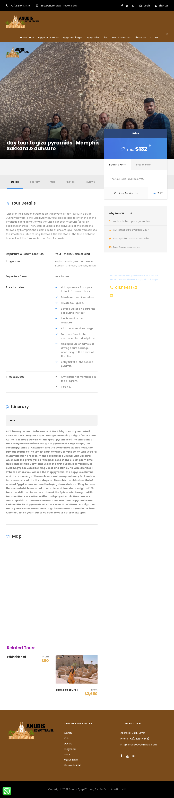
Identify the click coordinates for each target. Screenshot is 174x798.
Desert (68, 743)
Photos (70, 182)
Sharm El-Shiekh (73, 765)
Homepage (27, 37)
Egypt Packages (73, 37)
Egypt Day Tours (48, 37)
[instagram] (133, 5)
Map (52, 182)
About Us (140, 37)
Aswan (68, 733)
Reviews (90, 182)
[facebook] (122, 5)
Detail (15, 182)
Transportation (121, 37)
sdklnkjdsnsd (16, 656)
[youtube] (127, 5)
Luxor (67, 754)
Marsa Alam (71, 760)
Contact (155, 37)
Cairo (67, 738)
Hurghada (70, 749)
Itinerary (34, 182)
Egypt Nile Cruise (97, 37)
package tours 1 (67, 690)
